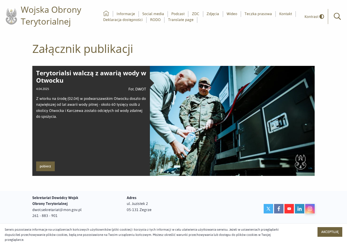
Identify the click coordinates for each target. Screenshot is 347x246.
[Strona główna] (106, 14)
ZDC (195, 14)
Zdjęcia (213, 14)
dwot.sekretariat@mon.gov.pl (57, 210)
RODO (155, 19)
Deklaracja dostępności (123, 19)
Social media (153, 14)
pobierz (45, 166)
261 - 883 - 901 (45, 215)
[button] (337, 16)
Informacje (126, 14)
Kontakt (285, 14)
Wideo (232, 14)
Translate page (181, 19)
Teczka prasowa (258, 14)
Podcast (178, 14)
